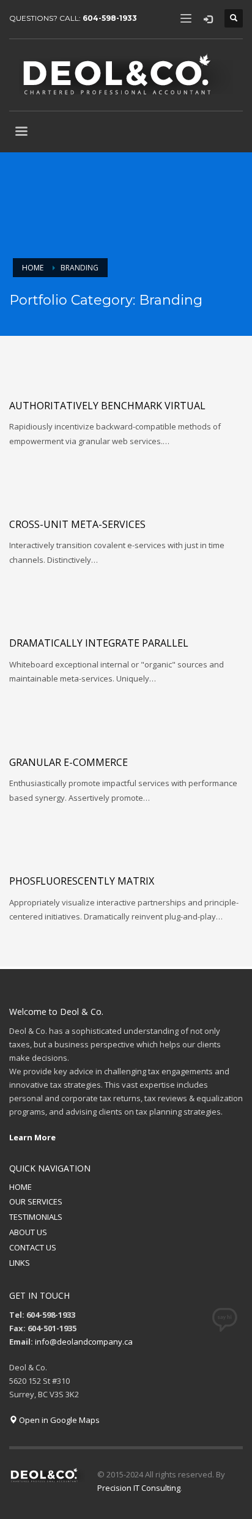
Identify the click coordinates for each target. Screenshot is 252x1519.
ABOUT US (28, 1232)
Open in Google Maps (58, 1419)
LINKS (19, 1262)
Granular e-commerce (68, 762)
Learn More (32, 1137)
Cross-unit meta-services (77, 524)
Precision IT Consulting (138, 1487)
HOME (20, 1186)
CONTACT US (32, 1247)
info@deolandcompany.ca (84, 1341)
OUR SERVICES (35, 1201)
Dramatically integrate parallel (98, 643)
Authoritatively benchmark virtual (107, 405)
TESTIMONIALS (35, 1216)
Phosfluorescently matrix (81, 881)
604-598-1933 (110, 18)
